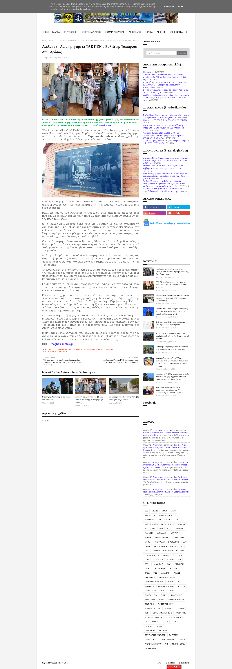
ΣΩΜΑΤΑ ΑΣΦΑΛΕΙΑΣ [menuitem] (114, 32)
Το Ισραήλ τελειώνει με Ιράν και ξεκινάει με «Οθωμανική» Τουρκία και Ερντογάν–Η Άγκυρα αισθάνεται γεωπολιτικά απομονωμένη (164, 183)
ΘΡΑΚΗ (147, 564)
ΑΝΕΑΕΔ (178, 520)
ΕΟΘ (181, 546)
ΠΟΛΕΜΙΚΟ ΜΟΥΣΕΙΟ (153, 608)
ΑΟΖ (146, 528)
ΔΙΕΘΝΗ (148, 537)
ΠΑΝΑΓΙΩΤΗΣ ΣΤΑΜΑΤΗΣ (154, 599)
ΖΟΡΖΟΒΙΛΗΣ (158, 560)
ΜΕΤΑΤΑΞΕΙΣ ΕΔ (173, 582)
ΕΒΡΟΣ (147, 542)
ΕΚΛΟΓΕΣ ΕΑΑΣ (173, 542)
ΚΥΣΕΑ (147, 573)
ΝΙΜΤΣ (164, 591)
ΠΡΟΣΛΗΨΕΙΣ (181, 613)
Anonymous (158, 445)
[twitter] (178, 207)
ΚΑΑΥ (169, 564)
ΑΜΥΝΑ (173, 511)
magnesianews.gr (62, 344)
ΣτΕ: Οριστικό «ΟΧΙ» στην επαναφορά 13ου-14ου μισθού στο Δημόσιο (170, 323)
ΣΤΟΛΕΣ (160, 626)
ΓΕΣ (84, 349)
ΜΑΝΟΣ (177, 573)
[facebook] (154, 207)
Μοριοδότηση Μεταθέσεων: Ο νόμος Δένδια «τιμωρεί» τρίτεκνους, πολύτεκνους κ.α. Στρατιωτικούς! (172, 298)
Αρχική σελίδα (47, 40)
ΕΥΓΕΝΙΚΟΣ (180, 551)
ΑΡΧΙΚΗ (160, 663)
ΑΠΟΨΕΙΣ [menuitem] (161, 32)
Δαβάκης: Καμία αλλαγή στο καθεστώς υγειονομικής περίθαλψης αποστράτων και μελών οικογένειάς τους (166, 97)
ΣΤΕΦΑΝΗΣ (149, 626)
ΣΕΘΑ (174, 622)
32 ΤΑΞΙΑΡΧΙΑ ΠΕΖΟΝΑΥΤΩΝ (64, 349)
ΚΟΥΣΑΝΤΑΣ (175, 568)
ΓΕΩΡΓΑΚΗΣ (149, 533)
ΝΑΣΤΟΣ (181, 586)
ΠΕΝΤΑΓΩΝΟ (150, 604)
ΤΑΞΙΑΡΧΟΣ (109, 349)
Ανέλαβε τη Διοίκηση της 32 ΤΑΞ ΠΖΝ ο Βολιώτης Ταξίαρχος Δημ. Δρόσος (89, 399)
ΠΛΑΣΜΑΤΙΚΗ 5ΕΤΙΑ (165, 604)
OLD (146, 511)
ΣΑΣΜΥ (165, 622)
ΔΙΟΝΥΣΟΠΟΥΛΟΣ (162, 537)
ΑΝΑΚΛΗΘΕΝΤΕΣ (165, 520)
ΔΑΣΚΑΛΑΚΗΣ (162, 533)
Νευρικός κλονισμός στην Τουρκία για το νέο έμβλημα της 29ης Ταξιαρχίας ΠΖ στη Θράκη (163, 167)
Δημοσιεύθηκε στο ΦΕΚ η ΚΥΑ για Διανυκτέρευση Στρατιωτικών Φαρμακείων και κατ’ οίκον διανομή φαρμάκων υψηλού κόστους (172, 362)
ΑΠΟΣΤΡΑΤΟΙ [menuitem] (135, 32)
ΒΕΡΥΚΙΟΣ (180, 528)
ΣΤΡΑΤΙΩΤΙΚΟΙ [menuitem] (70, 32)
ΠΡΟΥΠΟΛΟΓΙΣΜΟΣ (173, 617)
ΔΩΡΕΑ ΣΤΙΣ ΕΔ (178, 537)
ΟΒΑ (172, 591)
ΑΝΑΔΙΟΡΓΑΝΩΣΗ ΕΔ (167, 515)
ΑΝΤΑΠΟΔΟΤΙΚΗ (151, 524)
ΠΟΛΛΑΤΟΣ (169, 608)
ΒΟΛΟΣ (79, 349)
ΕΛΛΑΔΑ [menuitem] (56, 32)
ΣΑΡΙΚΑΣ (155, 622)
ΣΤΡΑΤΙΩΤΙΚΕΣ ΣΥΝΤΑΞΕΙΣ (155, 635)
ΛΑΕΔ (155, 573)
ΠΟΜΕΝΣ (180, 608)
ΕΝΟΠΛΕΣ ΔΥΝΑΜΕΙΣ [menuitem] (91, 32)
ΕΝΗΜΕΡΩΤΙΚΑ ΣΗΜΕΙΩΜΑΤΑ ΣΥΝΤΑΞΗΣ (160, 546)
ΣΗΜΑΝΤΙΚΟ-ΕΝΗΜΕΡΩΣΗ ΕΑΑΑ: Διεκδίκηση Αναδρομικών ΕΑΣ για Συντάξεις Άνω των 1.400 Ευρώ (164, 77)
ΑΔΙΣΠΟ (155, 511)
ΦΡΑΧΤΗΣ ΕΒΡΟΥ (178, 644)
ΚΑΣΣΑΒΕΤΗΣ (179, 564)
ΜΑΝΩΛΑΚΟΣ (150, 577)
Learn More (168, 7)
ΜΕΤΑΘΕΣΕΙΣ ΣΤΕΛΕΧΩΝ (154, 582)
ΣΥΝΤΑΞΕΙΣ (173, 635)
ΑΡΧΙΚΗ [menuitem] (45, 32)
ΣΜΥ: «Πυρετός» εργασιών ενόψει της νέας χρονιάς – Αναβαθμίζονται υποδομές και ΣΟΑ (166, 116)
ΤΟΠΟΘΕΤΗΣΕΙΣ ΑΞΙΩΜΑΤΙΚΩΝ (67, 40)
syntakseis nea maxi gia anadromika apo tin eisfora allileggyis (166, 478)
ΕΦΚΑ (147, 560)
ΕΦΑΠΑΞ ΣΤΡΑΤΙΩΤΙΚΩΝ (172, 555)
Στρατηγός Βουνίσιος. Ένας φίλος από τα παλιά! (56, 398)
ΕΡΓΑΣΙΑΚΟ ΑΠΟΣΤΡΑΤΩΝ (163, 551)
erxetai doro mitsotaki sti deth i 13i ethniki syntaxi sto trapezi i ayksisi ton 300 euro (166, 465)
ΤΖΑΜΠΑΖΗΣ (150, 639)
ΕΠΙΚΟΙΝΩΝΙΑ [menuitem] (176, 32)
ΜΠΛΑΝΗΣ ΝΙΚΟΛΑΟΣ (166, 586)
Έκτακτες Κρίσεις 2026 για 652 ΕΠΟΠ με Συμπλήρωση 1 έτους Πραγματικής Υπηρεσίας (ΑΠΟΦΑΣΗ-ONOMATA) (163, 135)
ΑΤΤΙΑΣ (170, 528)
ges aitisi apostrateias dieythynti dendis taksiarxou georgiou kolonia (166, 447)
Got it (180, 7)
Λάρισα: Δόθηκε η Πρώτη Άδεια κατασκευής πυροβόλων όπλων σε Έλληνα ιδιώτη (162, 189)
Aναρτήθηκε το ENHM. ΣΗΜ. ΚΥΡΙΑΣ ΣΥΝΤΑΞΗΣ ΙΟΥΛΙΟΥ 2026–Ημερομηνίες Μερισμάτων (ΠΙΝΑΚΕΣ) (164, 85)
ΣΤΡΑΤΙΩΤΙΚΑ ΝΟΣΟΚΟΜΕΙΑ (156, 630)
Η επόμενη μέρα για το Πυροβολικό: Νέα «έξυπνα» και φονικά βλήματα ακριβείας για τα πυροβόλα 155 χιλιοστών (166, 176)
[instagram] (154, 213)
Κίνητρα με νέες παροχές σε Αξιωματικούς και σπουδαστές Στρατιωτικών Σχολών (172, 348)
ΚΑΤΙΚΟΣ (148, 568)
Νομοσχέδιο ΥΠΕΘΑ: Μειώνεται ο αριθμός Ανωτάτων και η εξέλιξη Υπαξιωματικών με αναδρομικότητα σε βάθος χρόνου (172, 376)
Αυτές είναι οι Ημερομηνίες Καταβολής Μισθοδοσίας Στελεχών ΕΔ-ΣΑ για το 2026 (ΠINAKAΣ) (172, 336)
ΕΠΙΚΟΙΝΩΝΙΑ (184, 663)
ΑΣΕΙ (153, 528)
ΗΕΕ (179, 560)
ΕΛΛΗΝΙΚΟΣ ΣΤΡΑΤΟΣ (95, 349)
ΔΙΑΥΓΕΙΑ (174, 533)
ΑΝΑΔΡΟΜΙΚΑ (150, 520)
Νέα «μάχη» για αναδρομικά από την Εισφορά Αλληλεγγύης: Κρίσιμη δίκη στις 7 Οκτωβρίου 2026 (172, 271)
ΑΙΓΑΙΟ (164, 511)
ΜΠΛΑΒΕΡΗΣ (149, 586)
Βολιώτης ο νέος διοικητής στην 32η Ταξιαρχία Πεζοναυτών (124, 398)
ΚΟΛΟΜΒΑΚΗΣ (160, 568)
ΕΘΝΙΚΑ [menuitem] (149, 32)
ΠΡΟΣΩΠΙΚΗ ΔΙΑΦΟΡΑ (153, 617)
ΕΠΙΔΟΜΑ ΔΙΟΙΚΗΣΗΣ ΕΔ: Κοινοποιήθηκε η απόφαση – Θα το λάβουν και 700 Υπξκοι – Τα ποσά (163, 128)
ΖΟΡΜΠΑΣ (171, 560)
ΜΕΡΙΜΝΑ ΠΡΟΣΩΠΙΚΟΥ (168, 577)
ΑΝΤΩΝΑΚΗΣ (166, 524)
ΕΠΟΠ (147, 551)
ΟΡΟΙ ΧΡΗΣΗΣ (171, 663)
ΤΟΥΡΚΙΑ (181, 639)
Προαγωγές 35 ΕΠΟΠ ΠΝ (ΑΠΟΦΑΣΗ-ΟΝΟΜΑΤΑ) (165, 120)
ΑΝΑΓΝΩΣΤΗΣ (150, 515)
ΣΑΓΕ (146, 622)
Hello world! (148, 72)
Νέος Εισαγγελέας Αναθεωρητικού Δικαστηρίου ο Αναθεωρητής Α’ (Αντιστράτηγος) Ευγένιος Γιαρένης (169, 390)
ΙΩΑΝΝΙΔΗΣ (158, 564)
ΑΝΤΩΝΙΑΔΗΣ (180, 524)
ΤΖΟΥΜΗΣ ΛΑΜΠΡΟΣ (166, 639)
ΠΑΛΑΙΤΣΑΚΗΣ (176, 595)
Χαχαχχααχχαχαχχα (162, 430)
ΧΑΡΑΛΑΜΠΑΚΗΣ (151, 648)
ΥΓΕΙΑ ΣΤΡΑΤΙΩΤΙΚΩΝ (153, 644)
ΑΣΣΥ (161, 528)
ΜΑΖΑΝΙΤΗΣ (166, 573)
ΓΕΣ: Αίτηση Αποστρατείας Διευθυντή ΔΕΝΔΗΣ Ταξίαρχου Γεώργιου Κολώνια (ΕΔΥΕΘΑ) (171, 285)
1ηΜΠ (50, 349)
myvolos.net (105, 125)
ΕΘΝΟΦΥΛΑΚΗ (159, 542)
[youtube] (178, 213)
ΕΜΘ (185, 542)
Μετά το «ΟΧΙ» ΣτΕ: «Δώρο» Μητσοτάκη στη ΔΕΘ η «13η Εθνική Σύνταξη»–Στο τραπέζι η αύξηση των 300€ (172, 311)
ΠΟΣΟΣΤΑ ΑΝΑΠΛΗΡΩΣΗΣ (162, 613)
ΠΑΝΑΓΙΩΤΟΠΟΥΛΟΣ (176, 599)
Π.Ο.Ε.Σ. (164, 595)
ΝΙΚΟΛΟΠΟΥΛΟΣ (151, 591)
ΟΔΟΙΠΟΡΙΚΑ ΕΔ (151, 595)
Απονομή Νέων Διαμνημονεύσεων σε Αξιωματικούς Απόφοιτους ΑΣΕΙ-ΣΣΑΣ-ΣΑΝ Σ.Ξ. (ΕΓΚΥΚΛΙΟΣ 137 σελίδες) (166, 160)
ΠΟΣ (146, 613)
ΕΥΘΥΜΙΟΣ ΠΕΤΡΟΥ (152, 555)
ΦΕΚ (166, 644)
